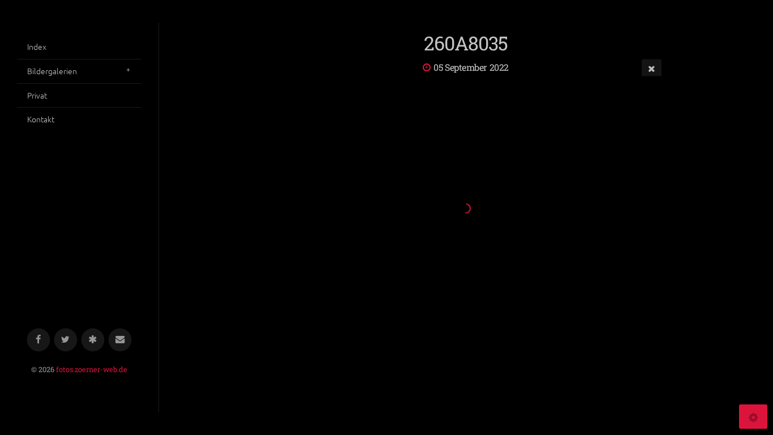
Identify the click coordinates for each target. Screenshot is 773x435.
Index (36, 46)
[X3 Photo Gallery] (93, 340)
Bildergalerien (52, 70)
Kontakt (40, 119)
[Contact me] (120, 340)
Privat (37, 95)
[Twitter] (66, 340)
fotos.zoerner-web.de (91, 369)
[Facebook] (38, 340)
